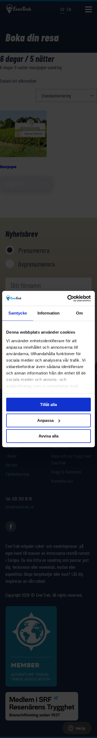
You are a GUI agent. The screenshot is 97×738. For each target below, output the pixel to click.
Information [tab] (48, 313)
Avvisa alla (48, 436)
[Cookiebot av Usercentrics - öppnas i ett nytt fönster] (68, 298)
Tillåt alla (48, 404)
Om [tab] (79, 313)
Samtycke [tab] (17, 313)
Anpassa (45, 420)
